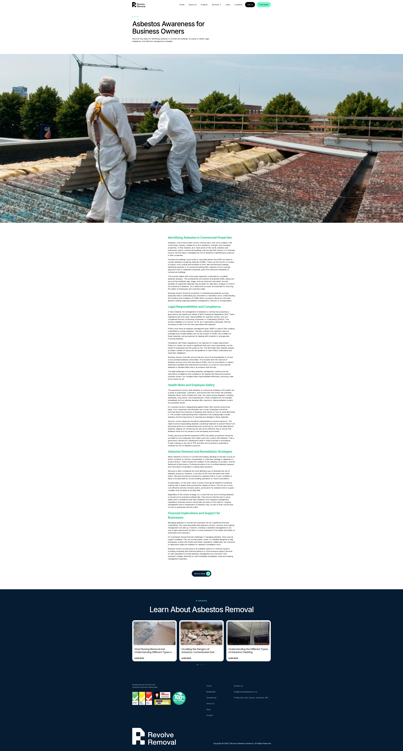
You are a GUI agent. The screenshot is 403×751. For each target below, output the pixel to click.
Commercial (211, 698)
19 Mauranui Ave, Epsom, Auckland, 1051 (251, 698)
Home (209, 686)
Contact (210, 715)
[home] (138, 4)
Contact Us (238, 686)
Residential (211, 692)
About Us (211, 703)
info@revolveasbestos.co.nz (245, 692)
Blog (208, 709)
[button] (216, 5)
